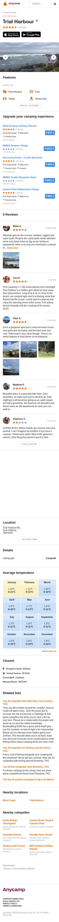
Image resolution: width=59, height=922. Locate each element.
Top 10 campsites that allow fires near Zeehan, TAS (28, 702)
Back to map (10, 12)
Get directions (29, 539)
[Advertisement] (29, 484)
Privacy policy (10, 904)
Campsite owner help (13, 899)
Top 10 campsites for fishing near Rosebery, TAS (27, 749)
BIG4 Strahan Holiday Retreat (41, 847)
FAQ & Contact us (11, 901)
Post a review (29, 444)
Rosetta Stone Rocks (41, 834)
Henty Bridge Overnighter (10, 822)
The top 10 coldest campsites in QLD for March (28, 779)
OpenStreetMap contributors (24, 868)
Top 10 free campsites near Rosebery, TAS (26, 767)
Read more (12, 247)
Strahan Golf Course (14, 846)
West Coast (12, 16)
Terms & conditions (12, 906)
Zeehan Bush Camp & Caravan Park (41, 822)
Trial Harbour (37, 800)
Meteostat (52, 651)
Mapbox (8, 868)
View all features (29, 106)
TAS (4, 16)
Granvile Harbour (12, 834)
